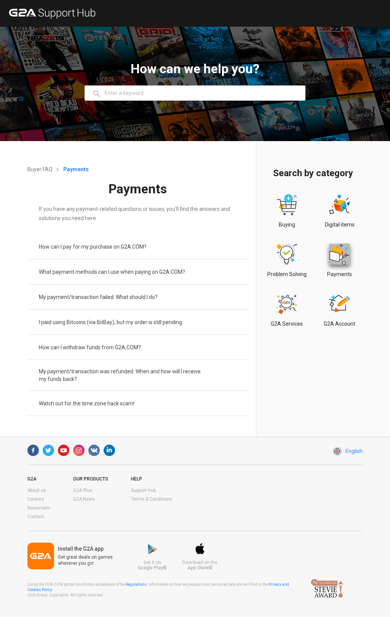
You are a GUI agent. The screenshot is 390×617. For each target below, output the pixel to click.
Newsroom (38, 508)
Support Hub (143, 490)
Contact (35, 516)
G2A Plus (82, 490)
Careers (35, 499)
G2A (32, 479)
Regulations (136, 584)
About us (36, 490)
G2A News (84, 499)
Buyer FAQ (40, 169)
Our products (90, 479)
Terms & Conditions (151, 499)
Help (136, 479)
